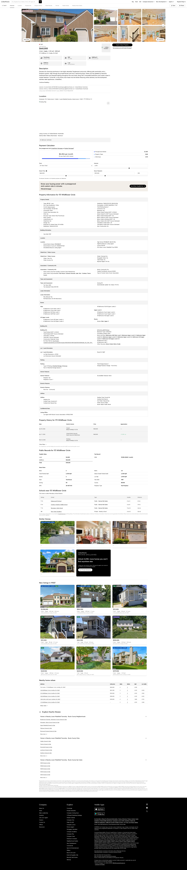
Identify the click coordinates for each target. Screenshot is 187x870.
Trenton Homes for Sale (45, 744)
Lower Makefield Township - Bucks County (69, 99)
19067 (56, 53)
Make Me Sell (70, 822)
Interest (96, 163)
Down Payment (98, 171)
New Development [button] (161, 1)
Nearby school (103, 511)
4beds (41, 51)
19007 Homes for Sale (45, 774)
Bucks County (51, 99)
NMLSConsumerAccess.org (119, 863)
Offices (41, 824)
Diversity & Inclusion (72, 838)
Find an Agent (70, 827)
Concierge (69, 808)
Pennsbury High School (57, 508)
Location (20, 5)
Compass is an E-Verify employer (121, 820)
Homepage (41, 99)
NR (41, 511)
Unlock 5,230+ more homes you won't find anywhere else (93, 560)
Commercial (70, 845)
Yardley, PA (52, 53)
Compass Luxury (71, 824)
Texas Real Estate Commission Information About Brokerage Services (110, 851)
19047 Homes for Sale (45, 768)
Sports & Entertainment (73, 848)
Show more (43, 734)
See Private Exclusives (85, 570)
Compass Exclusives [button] (148, 1)
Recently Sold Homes (72, 857)
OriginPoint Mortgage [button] (57, 148)
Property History (38, 5)
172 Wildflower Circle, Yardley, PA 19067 (50, 702)
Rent (136, 1)
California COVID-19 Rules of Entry (114, 822)
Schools (57, 5)
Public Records (49, 5)
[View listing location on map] (106, 48)
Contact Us (42, 822)
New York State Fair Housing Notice (102, 855)
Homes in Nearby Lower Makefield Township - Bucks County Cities (60, 738)
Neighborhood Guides (72, 841)
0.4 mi (139, 511)
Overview (12, 5)
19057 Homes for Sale (45, 763)
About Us (41, 808)
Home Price (42, 171)
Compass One (70, 820)
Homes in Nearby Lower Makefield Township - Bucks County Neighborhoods (62, 716)
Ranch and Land (71, 852)
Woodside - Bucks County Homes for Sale (49, 722)
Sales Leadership (43, 813)
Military (68, 850)
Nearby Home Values (77, 5)
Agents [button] (171, 1)
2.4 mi (139, 508)
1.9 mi (139, 504)
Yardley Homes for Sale (45, 741)
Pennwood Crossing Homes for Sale (48, 731)
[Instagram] (147, 804)
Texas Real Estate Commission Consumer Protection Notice (107, 852)
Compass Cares (71, 836)
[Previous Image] (42, 532)
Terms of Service (122, 819)
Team (40, 810)
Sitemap (69, 859)
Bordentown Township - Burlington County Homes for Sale (53, 719)
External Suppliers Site (72, 855)
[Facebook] (147, 807)
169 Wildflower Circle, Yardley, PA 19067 (50, 690)
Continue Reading (44, 82)
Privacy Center (131, 819)
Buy (133, 1)
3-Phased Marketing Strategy (74, 815)
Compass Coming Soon (73, 813)
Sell (140, 1)
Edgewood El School (56, 501)
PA (46, 99)
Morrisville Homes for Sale (46, 747)
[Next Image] (73, 532)
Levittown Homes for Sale (46, 750)
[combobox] (25, 1)
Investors (41, 815)
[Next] (163, 25)
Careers (41, 820)
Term (40, 163)
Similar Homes (66, 5)
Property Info (28, 5)
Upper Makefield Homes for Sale (47, 725)
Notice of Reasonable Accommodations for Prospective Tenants (108, 857)
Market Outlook (71, 817)
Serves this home (103, 501)
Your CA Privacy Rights (132, 822)
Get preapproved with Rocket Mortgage (122, 48)
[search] (40, 1)
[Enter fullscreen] (108, 103)
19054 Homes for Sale (45, 766)
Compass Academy (72, 831)
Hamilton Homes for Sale (46, 753)
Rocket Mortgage (69, 148)
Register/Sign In (181, 1)
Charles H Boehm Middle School (59, 504)
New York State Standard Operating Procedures (105, 856)
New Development (71, 843)
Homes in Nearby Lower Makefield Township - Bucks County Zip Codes (61, 760)
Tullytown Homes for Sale (46, 728)
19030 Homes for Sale (45, 771)
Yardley (56, 99)
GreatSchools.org (61, 513)
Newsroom (42, 827)
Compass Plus (70, 834)
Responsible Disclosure (106, 820)
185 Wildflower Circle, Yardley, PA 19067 (50, 696)
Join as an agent (43, 817)
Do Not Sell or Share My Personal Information (106, 819)
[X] (147, 811)
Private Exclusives (71, 810)
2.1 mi (139, 501)
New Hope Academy (56, 511)
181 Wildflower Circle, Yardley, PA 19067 (50, 693)
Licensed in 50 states (100, 864)
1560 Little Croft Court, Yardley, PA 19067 (50, 699)
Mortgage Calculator (72, 829)
